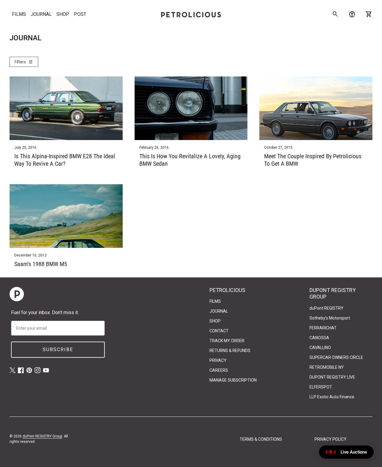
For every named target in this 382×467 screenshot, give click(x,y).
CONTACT (219, 330)
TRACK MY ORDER (227, 340)
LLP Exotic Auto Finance (331, 396)
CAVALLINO (320, 347)
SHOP (62, 14)
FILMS (19, 14)
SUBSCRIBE (58, 349)
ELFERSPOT (320, 387)
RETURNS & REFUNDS (230, 350)
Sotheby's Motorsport (329, 318)
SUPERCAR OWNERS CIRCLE (336, 357)
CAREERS (219, 370)
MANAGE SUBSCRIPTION (233, 380)
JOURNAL (41, 14)
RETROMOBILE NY (326, 367)
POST (80, 14)
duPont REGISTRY (326, 308)
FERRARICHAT (323, 327)
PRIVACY (218, 360)
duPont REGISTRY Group (42, 436)
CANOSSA (319, 337)
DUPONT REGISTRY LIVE (332, 377)
